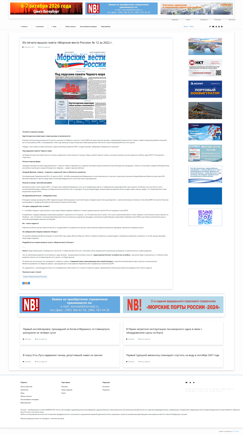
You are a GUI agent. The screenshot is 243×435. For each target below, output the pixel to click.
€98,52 (192, 26)
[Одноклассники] (26, 283)
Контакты (232, 20)
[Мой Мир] (29, 283)
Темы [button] (54, 26)
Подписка (203, 20)
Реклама (218, 20)
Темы (22, 393)
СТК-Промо (235, 431)
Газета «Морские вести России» (35, 277)
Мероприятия (105, 26)
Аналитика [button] (40, 26)
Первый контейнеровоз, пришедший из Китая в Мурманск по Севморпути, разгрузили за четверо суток (66, 330)
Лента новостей (26, 387)
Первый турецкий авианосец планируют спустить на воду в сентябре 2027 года (172, 355)
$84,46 (186, 26)
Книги (188, 20)
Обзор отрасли (70, 26)
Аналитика (24, 390)
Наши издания (66, 390)
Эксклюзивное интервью (88, 26)
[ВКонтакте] (23, 283)
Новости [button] (24, 26)
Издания (175, 20)
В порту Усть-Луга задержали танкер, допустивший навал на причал (62, 355)
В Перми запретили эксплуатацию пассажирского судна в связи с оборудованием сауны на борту (164, 330)
